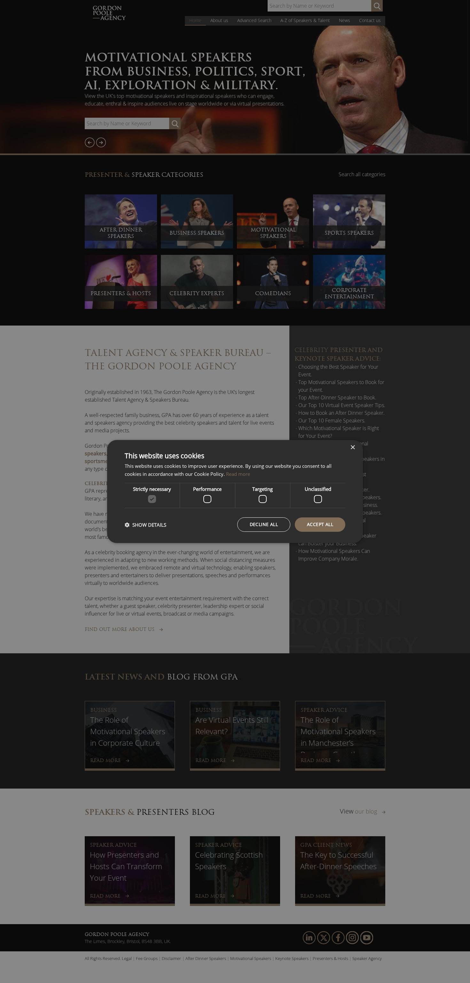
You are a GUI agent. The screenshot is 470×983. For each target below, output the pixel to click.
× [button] (352, 447)
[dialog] (235, 491)
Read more (238, 474)
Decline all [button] (264, 524)
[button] (145, 524)
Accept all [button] (320, 524)
